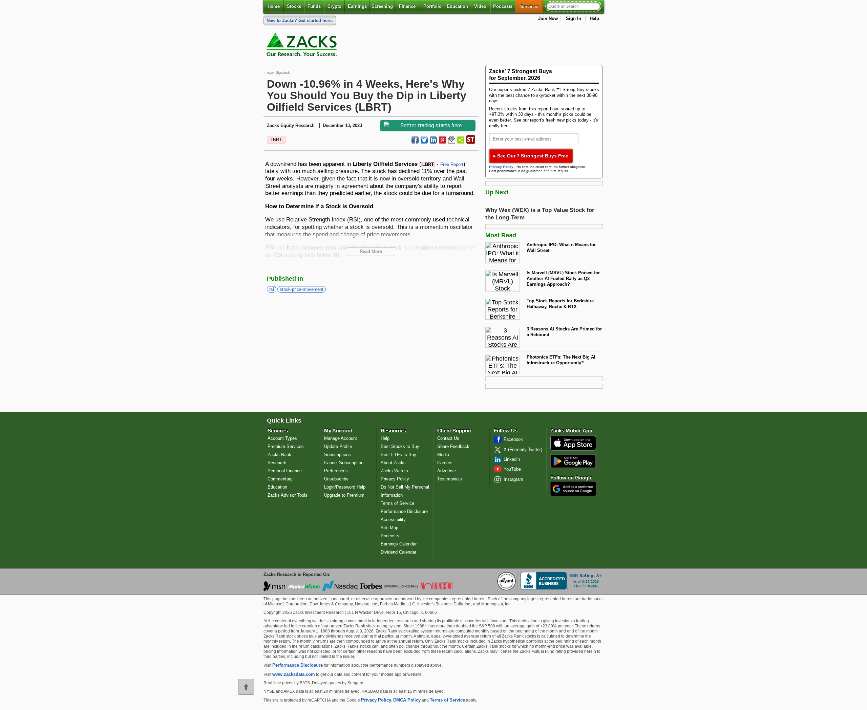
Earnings (357, 6)
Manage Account (340, 438)
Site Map (389, 527)
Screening (382, 6)
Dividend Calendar (398, 552)
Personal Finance (285, 470)
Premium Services (286, 446)
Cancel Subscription (343, 462)
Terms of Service (397, 503)
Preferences (336, 470)
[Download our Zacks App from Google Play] (573, 461)
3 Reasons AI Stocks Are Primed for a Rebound (564, 331)
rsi (271, 289)
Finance (407, 6)
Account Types (282, 438)
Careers (444, 462)
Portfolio (432, 6)
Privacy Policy (501, 167)
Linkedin (512, 459)
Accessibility (393, 519)
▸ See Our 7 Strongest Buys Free (530, 155)
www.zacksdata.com (293, 674)
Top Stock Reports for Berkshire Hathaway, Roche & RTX (560, 303)
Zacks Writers (394, 470)
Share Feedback (453, 446)
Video (480, 6)
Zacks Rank (279, 454)
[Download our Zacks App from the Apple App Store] (573, 449)
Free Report (451, 164)
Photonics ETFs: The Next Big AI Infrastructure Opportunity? (561, 359)
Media (443, 454)
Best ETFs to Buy (398, 454)
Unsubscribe (336, 478)
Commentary (280, 478)
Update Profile (338, 446)
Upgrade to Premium (344, 495)
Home (274, 6)
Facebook (513, 439)
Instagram (513, 479)
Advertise (446, 470)
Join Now (548, 18)
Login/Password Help (344, 487)
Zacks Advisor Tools (288, 495)
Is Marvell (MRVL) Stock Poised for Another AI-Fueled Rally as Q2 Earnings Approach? (563, 278)
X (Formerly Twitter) (523, 449)
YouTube (512, 469)
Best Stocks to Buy (400, 446)
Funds (314, 6)
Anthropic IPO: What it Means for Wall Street (561, 247)
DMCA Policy (407, 700)
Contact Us (448, 438)
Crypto (334, 6)
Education (457, 6)
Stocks (294, 6)
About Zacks (393, 462)
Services (531, 6)
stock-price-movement (301, 289)
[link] (302, 46)
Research (277, 462)
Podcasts (502, 6)
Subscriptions (337, 454)
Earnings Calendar (399, 543)
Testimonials (449, 478)
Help (594, 18)
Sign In (573, 18)
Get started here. (300, 20)
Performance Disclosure (404, 511)
